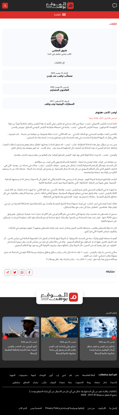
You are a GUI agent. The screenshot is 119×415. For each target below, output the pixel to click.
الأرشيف (102, 408)
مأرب (44, 382)
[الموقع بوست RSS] (103, 400)
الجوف (53, 382)
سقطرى (16, 382)
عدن (77, 375)
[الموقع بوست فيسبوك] (115, 400)
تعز (70, 375)
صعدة (62, 382)
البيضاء (42, 375)
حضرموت (23, 375)
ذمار (105, 382)
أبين (51, 375)
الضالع (26, 382)
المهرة (12, 375)
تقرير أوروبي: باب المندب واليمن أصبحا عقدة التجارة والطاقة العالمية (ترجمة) (21, 349)
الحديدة (113, 382)
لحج (64, 375)
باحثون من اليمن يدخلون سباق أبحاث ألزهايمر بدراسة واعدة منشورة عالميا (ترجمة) (101, 349)
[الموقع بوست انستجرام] (106, 400)
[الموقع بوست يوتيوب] (109, 400)
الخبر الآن (23, 408)
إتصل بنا (113, 408)
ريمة (89, 382)
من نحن (91, 408)
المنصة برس (36, 408)
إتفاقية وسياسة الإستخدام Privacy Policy (64, 408)
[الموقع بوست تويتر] (112, 400)
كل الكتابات (59, 62)
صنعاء (97, 382)
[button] (114, 338)
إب (57, 375)
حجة (70, 382)
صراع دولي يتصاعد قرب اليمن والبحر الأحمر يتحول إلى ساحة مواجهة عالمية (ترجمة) (62, 349)
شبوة (33, 375)
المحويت (79, 382)
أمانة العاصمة (88, 375)
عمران (35, 382)
